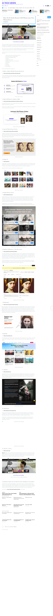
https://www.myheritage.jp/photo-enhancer (11, 304)
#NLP (24, 7)
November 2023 (39, 42)
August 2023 (38, 49)
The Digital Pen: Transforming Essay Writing (47, 11)
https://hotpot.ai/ (6, 161)
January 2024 (39, 38)
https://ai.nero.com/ (7, 450)
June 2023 (38, 53)
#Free (26, 7)
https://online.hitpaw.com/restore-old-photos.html (12, 73)
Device (6, 5)
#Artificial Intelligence (13, 7)
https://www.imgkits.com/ (8, 335)
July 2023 (38, 51)
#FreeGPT (30, 7)
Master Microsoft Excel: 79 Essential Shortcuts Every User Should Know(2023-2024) (19, 505)
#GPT (33, 7)
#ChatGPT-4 (21, 7)
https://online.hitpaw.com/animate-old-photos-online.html (13, 101)
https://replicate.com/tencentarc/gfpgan (10, 251)
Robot (3, 5)
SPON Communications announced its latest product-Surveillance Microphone (35, 12)
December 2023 (39, 40)
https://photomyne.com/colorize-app (10, 410)
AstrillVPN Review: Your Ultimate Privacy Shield (43, 32)
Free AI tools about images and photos (13, 489)
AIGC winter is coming (28, 504)
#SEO (28, 7)
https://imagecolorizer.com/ (8, 194)
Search (38, 15)
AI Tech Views (9, 3)
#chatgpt (17, 7)
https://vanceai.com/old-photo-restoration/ (11, 131)
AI (7, 5)
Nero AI (3, 452)
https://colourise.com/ (7, 371)
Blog (37, 63)
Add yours (15, 526)
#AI (8, 7)
